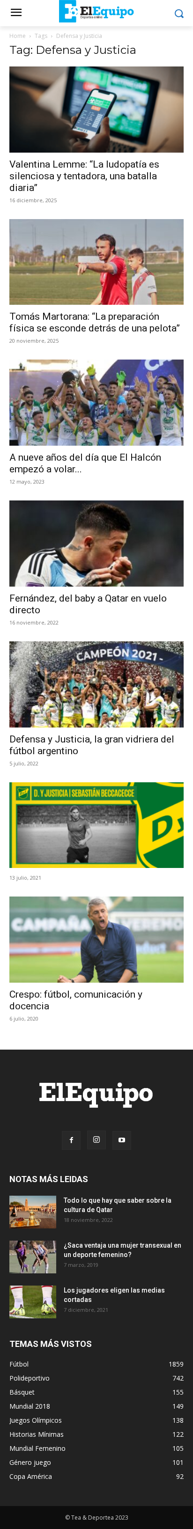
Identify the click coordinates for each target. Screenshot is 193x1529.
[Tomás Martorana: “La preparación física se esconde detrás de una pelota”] (96, 262)
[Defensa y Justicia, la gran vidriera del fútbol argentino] (96, 684)
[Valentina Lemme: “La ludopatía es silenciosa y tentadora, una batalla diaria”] (96, 109)
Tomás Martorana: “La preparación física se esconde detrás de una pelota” (94, 322)
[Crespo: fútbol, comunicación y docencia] (96, 940)
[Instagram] (96, 1140)
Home (17, 36)
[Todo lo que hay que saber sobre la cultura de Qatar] (32, 1212)
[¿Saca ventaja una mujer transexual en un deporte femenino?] (32, 1257)
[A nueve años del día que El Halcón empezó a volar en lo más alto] (96, 403)
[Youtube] (121, 1140)
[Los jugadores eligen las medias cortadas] (32, 1302)
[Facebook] (71, 1140)
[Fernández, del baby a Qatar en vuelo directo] (96, 543)
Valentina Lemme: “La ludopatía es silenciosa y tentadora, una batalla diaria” (84, 176)
